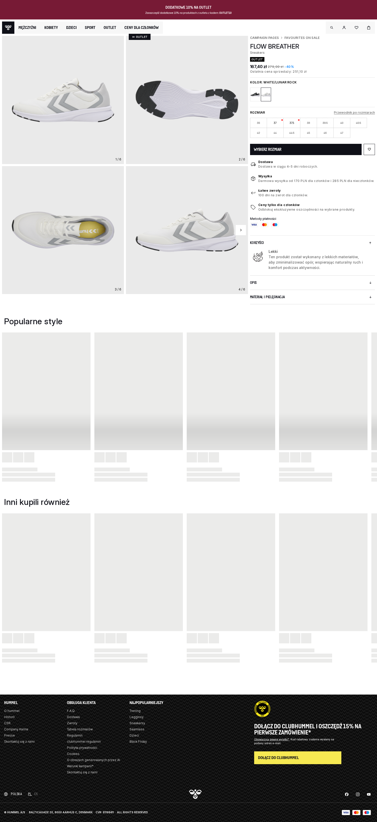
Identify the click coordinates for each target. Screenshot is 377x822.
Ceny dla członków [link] (141, 27)
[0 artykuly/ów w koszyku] (369, 27)
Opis (253, 283)
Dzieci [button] (71, 28)
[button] (332, 27)
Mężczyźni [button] (27, 28)
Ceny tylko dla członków (279, 205)
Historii (9, 717)
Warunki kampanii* (80, 766)
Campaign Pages (264, 38)
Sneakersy (137, 723)
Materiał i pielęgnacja (267, 297)
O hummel (11, 711)
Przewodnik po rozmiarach (354, 112)
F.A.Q (71, 711)
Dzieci (134, 735)
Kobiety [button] (51, 28)
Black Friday (138, 741)
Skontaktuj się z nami (19, 741)
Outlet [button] (110, 28)
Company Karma (16, 729)
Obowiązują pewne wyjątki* (272, 739)
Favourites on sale (302, 38)
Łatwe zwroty (269, 190)
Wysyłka (265, 176)
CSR (7, 723)
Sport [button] (90, 28)
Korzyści (257, 243)
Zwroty (72, 723)
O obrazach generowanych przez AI (93, 760)
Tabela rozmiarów (80, 729)
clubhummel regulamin (84, 741)
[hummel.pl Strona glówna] (8, 27)
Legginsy (137, 717)
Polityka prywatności (82, 748)
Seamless (137, 729)
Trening (135, 711)
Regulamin (75, 735)
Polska (16, 794)
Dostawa (265, 162)
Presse (9, 735)
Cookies (73, 754)
